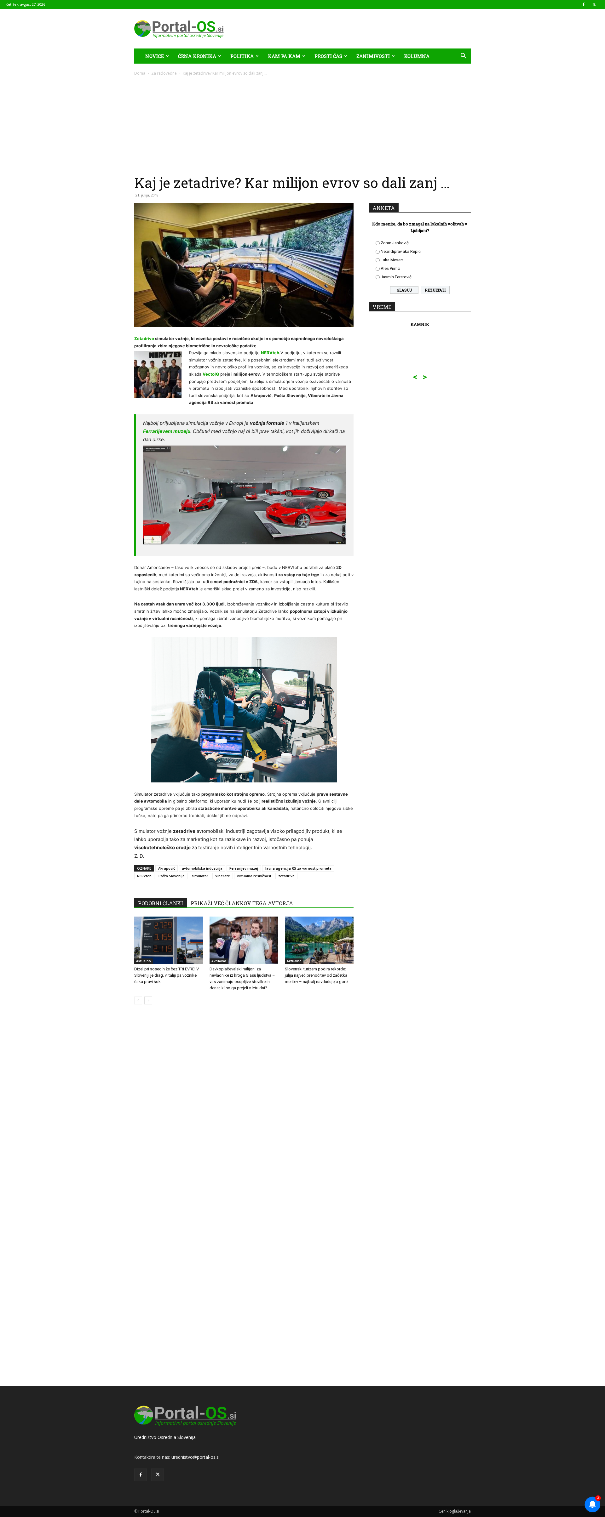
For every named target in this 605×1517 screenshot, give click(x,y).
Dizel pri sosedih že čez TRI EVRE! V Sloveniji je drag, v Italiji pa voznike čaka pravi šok (166, 975)
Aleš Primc (390, 268)
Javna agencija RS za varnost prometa (298, 868)
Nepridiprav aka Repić (401, 251)
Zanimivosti (373, 56)
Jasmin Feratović (396, 277)
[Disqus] (244, 1105)
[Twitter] (594, 4)
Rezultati (435, 290)
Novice (154, 56)
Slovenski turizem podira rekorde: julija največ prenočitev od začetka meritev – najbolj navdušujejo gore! (317, 975)
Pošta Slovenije (171, 875)
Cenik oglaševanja (455, 1511)
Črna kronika (197, 56)
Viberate (222, 875)
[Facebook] (583, 4)
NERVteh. (270, 352)
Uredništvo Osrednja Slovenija (165, 1437)
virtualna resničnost (254, 875)
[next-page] (148, 1000)
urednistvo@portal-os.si (195, 1457)
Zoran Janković (395, 243)
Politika (242, 56)
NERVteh (144, 875)
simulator (200, 875)
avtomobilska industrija (202, 868)
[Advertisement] (302, 123)
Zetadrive (144, 338)
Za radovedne (164, 73)
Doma (139, 73)
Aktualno (143, 961)
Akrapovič (166, 868)
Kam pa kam (284, 56)
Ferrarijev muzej (243, 868)
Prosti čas (328, 56)
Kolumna (416, 56)
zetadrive (286, 875)
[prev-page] (138, 1000)
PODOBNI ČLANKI (160, 903)
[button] (463, 57)
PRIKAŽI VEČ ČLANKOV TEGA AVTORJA (242, 903)
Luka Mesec (392, 260)
